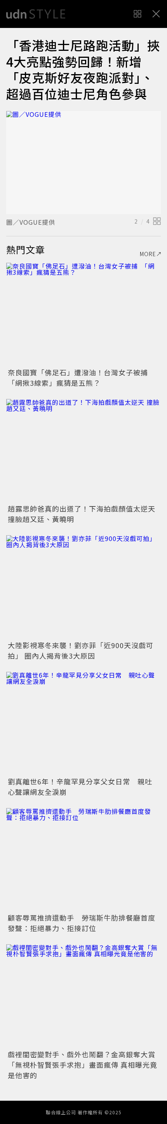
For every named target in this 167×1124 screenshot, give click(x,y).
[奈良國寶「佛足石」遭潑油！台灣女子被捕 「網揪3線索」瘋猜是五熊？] (83, 314)
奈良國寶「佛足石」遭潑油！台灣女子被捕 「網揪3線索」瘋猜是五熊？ (81, 377)
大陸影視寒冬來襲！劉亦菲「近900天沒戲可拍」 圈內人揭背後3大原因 (80, 650)
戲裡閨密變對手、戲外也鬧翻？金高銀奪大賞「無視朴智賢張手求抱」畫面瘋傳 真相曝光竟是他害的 (82, 1064)
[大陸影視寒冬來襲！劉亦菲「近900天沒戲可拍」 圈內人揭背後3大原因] (83, 586)
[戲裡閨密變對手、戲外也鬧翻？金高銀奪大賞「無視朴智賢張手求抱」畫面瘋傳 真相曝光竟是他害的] (83, 995)
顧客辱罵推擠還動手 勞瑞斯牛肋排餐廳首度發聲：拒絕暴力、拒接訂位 (81, 922)
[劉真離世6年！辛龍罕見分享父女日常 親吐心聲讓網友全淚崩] (83, 723)
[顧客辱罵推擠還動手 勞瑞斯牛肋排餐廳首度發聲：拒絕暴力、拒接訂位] (83, 859)
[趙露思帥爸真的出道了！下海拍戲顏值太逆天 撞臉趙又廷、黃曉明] (83, 450)
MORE (148, 254)
